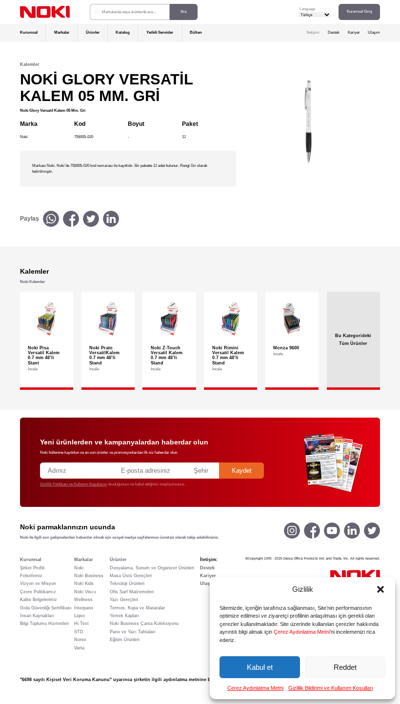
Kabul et (260, 667)
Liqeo (79, 615)
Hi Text (81, 623)
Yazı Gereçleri (124, 599)
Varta (79, 647)
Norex (80, 639)
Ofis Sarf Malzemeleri (132, 591)
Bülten (196, 32)
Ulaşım (374, 32)
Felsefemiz (31, 575)
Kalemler (30, 64)
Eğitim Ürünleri (125, 639)
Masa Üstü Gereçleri (131, 575)
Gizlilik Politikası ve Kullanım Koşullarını (73, 484)
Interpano (83, 607)
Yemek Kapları (124, 615)
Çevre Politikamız (38, 591)
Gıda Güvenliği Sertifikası (46, 607)
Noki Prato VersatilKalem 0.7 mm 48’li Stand (104, 355)
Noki (78, 567)
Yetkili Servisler (159, 32)
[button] (380, 589)
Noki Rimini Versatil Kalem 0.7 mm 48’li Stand (228, 355)
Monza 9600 (286, 347)
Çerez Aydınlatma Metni (302, 632)
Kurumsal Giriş (359, 11)
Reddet (345, 667)
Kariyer (354, 32)
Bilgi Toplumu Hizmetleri (44, 623)
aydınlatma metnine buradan (194, 679)
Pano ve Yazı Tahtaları (133, 631)
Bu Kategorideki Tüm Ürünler (353, 339)
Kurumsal (29, 32)
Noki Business (88, 575)
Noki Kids (84, 583)
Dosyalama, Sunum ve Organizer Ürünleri (152, 567)
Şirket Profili (32, 567)
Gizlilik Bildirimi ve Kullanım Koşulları (330, 688)
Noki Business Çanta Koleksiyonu (144, 623)
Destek (334, 32)
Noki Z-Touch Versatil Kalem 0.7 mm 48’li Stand (166, 355)
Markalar (61, 32)
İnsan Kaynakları (37, 615)
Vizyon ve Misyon (38, 583)
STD (78, 631)
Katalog (123, 32)
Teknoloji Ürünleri (127, 583)
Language (307, 9)
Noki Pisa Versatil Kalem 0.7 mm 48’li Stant (44, 355)
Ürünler (93, 32)
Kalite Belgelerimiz (38, 599)
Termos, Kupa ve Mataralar (137, 607)
